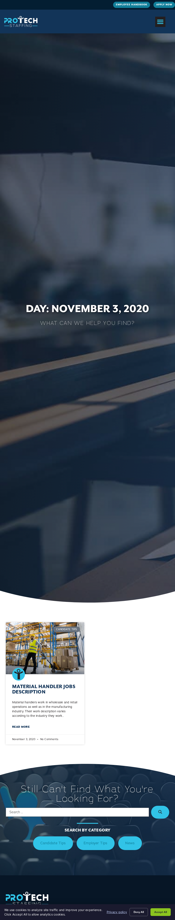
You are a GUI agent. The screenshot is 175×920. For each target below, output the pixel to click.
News (130, 843)
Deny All (139, 912)
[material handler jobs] (45, 648)
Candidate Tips (53, 843)
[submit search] (160, 812)
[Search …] (77, 812)
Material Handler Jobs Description (44, 689)
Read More (21, 727)
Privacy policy (117, 912)
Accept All (160, 912)
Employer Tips (95, 843)
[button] (160, 22)
